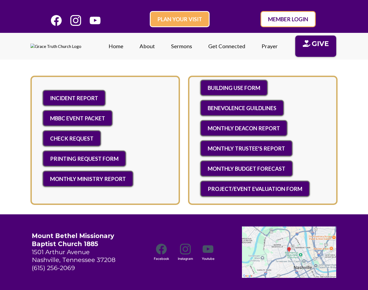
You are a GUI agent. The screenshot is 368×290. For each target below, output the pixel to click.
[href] (289, 252)
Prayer (270, 46)
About (147, 46)
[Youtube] (95, 20)
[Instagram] (75, 20)
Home (116, 46)
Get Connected (226, 46)
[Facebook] (56, 20)
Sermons (181, 46)
